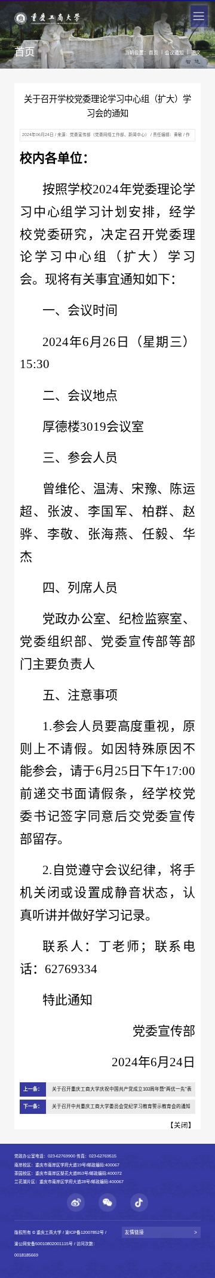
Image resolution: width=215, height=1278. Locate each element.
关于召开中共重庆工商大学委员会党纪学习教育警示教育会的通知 (121, 1106)
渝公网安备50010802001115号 (43, 1244)
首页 (153, 52)
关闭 (181, 1125)
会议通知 (174, 52)
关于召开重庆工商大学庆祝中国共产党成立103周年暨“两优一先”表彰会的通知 (122, 1091)
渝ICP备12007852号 (84, 1232)
